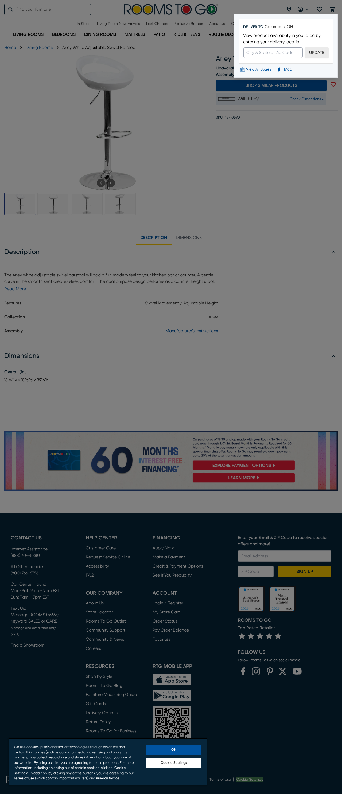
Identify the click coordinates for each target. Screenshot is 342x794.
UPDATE (316, 52)
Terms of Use (24, 778)
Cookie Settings (174, 763)
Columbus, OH (279, 27)
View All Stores (258, 69)
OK (173, 750)
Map (288, 69)
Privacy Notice (107, 778)
